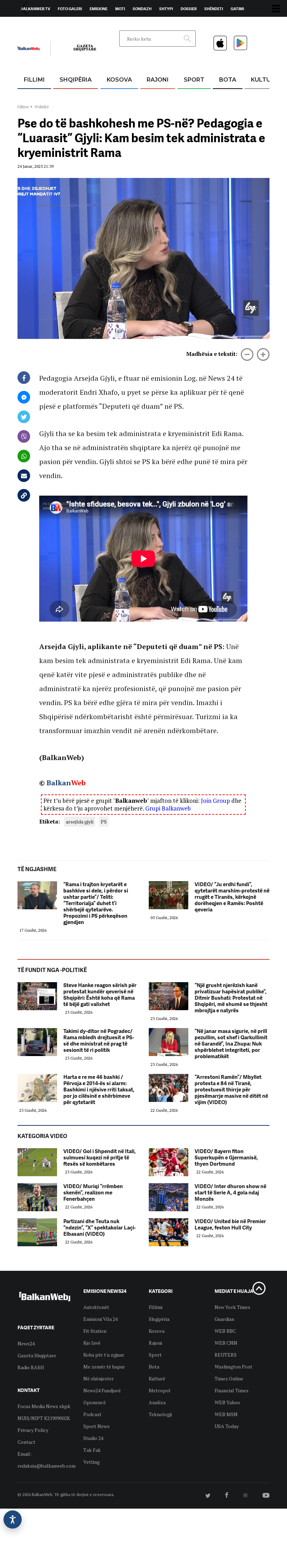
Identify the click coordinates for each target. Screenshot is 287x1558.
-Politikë (41, 106)
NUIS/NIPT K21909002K (44, 1418)
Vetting (91, 1462)
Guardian (224, 1319)
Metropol (159, 1390)
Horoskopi (32, 24)
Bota (227, 79)
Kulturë (264, 79)
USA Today (227, 1426)
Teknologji (160, 1414)
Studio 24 (93, 1438)
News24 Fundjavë (102, 1390)
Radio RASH (31, 1367)
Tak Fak (92, 1450)
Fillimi (34, 79)
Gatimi (237, 8)
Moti (120, 8)
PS (104, 821)
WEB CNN (226, 1342)
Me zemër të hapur (104, 1366)
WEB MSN (226, 1414)
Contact (26, 1442)
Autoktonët (96, 1307)
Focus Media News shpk (44, 1406)
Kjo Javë (91, 1342)
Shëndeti (213, 8)
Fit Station (94, 1331)
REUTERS (226, 1354)
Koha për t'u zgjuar (103, 1354)
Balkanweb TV (35, 8)
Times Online (229, 1378)
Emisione (98, 8)
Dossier (189, 8)
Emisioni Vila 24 (100, 1319)
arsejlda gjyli (79, 821)
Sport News (96, 1426)
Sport (194, 79)
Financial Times (231, 1390)
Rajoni (158, 79)
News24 (58, 24)
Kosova (119, 79)
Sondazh (142, 8)
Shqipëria (75, 79)
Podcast (92, 1414)
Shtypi (166, 8)
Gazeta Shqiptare (37, 1355)
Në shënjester (98, 1378)
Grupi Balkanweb (168, 808)
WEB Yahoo (227, 1402)
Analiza (157, 1402)
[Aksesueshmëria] (13, 1519)
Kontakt (83, 24)
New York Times (232, 1307)
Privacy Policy (33, 1430)
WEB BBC (225, 1331)
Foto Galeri (70, 8)
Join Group (215, 801)
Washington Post (233, 1366)
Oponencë (94, 1402)
